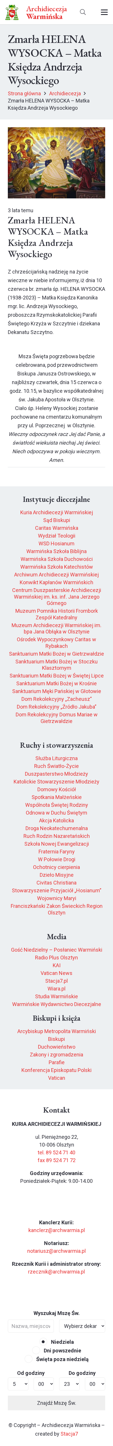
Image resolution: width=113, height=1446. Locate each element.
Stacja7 (69, 1434)
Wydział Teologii (56, 536)
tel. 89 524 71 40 (56, 1152)
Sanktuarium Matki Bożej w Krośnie (56, 683)
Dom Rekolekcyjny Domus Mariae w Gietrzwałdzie (57, 717)
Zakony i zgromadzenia (56, 1055)
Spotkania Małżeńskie (57, 797)
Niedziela (62, 1342)
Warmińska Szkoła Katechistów (56, 567)
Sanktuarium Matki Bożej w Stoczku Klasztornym (56, 665)
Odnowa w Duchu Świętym (56, 813)
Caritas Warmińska (56, 528)
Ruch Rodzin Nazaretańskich (56, 836)
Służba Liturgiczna (56, 758)
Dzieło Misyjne (57, 875)
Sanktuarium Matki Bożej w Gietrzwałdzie (56, 654)
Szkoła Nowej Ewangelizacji (56, 844)
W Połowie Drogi (56, 859)
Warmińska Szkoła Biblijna (56, 551)
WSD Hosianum (56, 543)
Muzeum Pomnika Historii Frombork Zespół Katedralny (56, 614)
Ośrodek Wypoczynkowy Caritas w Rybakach (56, 642)
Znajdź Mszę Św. (56, 1403)
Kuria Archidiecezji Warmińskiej (56, 512)
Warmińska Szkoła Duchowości (57, 559)
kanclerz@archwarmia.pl (56, 1230)
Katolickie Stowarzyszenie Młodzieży (56, 782)
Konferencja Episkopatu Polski (56, 1070)
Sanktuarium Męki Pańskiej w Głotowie (56, 691)
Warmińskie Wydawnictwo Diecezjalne (56, 1004)
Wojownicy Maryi (56, 898)
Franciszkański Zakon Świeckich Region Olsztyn (57, 909)
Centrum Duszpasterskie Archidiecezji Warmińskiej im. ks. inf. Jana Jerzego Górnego (56, 596)
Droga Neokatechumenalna (56, 828)
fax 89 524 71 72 (57, 1160)
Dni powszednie (62, 1351)
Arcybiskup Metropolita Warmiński (56, 1031)
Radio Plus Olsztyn (56, 957)
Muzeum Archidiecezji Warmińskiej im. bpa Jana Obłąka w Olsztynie (56, 628)
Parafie (57, 1062)
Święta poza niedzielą (62, 1359)
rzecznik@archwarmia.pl (56, 1272)
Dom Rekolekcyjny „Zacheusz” (56, 699)
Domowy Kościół (56, 789)
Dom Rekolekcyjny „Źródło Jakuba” (56, 707)
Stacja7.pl (56, 981)
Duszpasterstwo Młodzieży (56, 774)
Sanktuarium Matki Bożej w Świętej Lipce (57, 676)
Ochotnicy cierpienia (56, 867)
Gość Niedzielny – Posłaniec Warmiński (56, 950)
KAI (57, 965)
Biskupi (56, 1039)
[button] (82, 12)
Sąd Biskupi (56, 520)
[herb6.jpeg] (12, 12)
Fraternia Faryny (57, 852)
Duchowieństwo (56, 1047)
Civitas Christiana (56, 883)
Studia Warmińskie (56, 996)
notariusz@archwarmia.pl (56, 1251)
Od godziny (31, 1373)
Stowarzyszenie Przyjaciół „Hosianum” (56, 890)
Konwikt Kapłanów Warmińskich (56, 582)
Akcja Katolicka (56, 820)
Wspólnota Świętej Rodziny (56, 805)
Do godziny (82, 1373)
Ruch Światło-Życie (56, 766)
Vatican (56, 1078)
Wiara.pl (56, 989)
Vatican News (56, 973)
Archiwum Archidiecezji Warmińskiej (56, 575)
